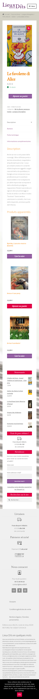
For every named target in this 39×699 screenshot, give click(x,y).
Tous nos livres (15, 14)
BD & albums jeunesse (22, 109)
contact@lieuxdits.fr (20, 584)
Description (11, 122)
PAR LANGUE (6, 17)
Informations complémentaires (19, 141)
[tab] (19, 122)
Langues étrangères (28, 14)
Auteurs (10, 129)
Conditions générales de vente (20, 609)
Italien (13, 17)
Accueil (7, 14)
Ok (19, 694)
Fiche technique (13, 135)
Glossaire (12, 602)
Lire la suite (19, 256)
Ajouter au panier (20, 96)
